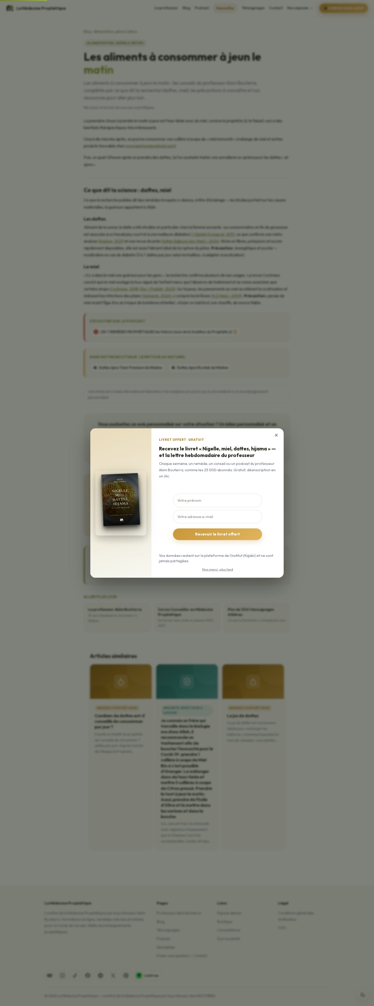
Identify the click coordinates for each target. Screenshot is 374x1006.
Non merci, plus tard (217, 569)
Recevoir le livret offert (217, 534)
